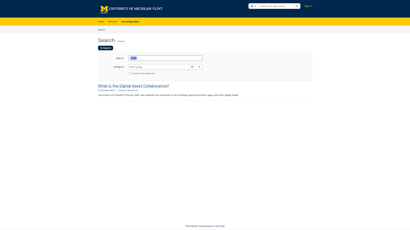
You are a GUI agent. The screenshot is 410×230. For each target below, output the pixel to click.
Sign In (308, 6)
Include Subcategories (143, 73)
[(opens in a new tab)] (131, 9)
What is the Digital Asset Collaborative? (133, 85)
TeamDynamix (205, 226)
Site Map (220, 226)
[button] (192, 67)
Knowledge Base (130, 21)
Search (102, 29)
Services (112, 21)
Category (119, 66)
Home (101, 21)
